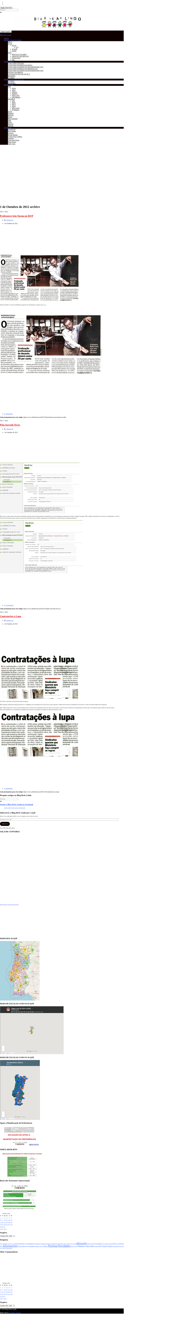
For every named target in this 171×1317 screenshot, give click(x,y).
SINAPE (11, 124)
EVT (103, 1243)
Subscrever (5, 824)
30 (2, 1227)
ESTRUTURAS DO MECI (13, 40)
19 (8, 1222)
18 (6, 1222)
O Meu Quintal (89, 1246)
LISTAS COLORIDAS (15, 72)
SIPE (9, 120)
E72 (17, 47)
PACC (100, 1246)
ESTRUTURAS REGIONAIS (14, 79)
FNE (9, 87)
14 (11, 1220)
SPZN (14, 88)
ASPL (10, 122)
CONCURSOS (9, 62)
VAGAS (4, 1248)
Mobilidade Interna (38, 1246)
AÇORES (11, 78)
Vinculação (9, 1248)
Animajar (11, 138)
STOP (10, 112)
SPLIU (10, 117)
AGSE (10, 44)
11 (6, 1220)
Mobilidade (31, 1246)
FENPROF (11, 99)
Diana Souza (12, 142)
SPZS (14, 106)
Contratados (36, 1243)
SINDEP (11, 113)
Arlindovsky (12, 129)
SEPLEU (11, 115)
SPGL (14, 104)
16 (2, 1222)
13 (10, 1220)
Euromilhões (98, 1243)
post (45, 305)
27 (10, 1224)
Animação (5, 1243)
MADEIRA (11, 76)
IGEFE (14, 51)
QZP (123, 1246)
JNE (13, 60)
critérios (65, 1243)
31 (4, 1227)
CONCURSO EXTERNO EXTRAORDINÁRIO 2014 (25, 70)
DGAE (14, 45)
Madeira (24, 1246)
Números (80, 1246)
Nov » (5, 1229)
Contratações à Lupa (10, 616)
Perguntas (115, 1246)
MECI (10, 42)
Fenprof (110, 1243)
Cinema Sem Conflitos (15, 137)
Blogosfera (21, 1243)
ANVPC (9, 1243)
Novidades (64, 1245)
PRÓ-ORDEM (12, 119)
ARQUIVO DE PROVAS (20, 56)
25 (6, 1224)
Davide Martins (13, 135)
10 (4, 1220)
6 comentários (8, 414)
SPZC (14, 90)
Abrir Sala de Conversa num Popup (9, 904)
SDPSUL (15, 94)
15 (1, 1222)
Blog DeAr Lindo (5, 35)
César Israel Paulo (13, 140)
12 (8, 1220)
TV (0, 1248)
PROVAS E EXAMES (19, 54)
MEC (27, 1246)
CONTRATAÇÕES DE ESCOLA (19, 74)
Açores (13, 1243)
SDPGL (14, 92)
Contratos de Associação (57, 1243)
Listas (19, 1246)
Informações (10, 1245)
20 (10, 1222)
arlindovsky (10, 220)
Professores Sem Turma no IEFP (16, 216)
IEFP (1, 1246)
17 (4, 1222)
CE (25, 1243)
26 (8, 1224)
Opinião (96, 1246)
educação (81, 1243)
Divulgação (73, 1243)
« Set (1, 1229)
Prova (119, 1246)
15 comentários (8, 605)
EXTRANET (16, 58)
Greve (117, 1243)
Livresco (10, 133)
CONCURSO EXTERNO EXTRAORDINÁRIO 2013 (25, 67)
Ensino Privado (90, 1243)
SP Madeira (15, 110)
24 (4, 1224)
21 (11, 1222)
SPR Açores (15, 108)
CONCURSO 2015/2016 (16, 63)
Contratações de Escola (45, 1243)
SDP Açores (15, 95)
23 (2, 1224)
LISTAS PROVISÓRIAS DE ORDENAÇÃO (23, 69)
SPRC (14, 103)
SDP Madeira (16, 97)
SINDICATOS (8, 85)
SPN (13, 101)
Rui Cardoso (12, 131)
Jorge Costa (11, 144)
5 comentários (8, 788)
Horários (121, 1243)
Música (46, 1246)
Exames (106, 1243)
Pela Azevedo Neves (10, 425)
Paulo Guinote (108, 1246)
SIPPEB (10, 126)
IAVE (10, 53)
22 (1, 1224)
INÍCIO (6, 38)
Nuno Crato (74, 1246)
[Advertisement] (61, 160)
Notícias (52, 1245)
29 (1, 1227)
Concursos (29, 1244)
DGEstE (14, 49)
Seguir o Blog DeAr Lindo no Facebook (16, 804)
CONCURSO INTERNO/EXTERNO (20, 65)
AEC (1, 1243)
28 (11, 1224)
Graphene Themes (15, 1313)
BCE (16, 1243)
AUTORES (7, 128)
